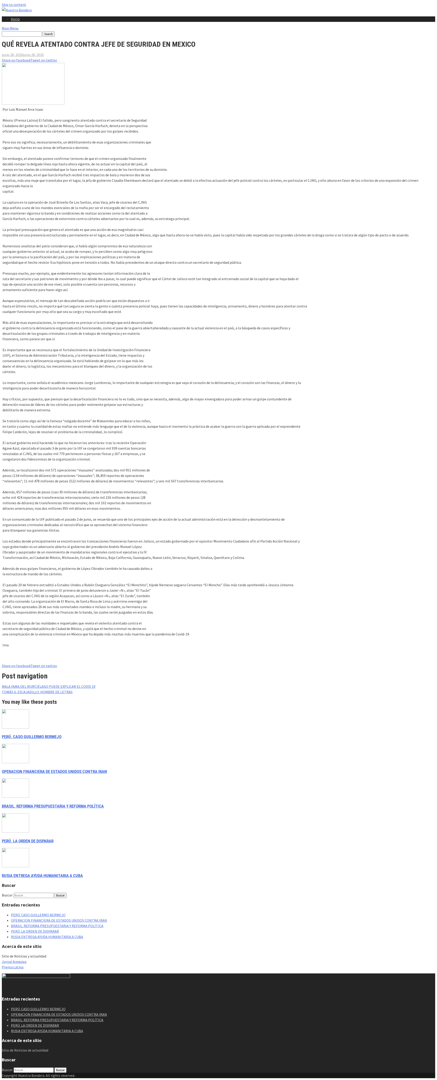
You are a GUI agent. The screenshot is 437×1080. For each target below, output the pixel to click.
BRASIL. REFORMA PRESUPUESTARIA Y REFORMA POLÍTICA (53, 806)
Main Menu (10, 28)
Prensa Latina (12, 967)
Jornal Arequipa (14, 961)
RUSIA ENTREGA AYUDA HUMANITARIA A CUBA (42, 875)
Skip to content (14, 4)
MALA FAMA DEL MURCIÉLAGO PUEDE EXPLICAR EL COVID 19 (48, 686)
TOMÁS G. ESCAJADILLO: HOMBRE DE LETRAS (37, 692)
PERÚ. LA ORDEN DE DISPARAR (27, 841)
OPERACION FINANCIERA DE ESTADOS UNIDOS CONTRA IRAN (54, 771)
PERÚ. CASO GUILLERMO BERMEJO (31, 736)
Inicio (15, 19)
